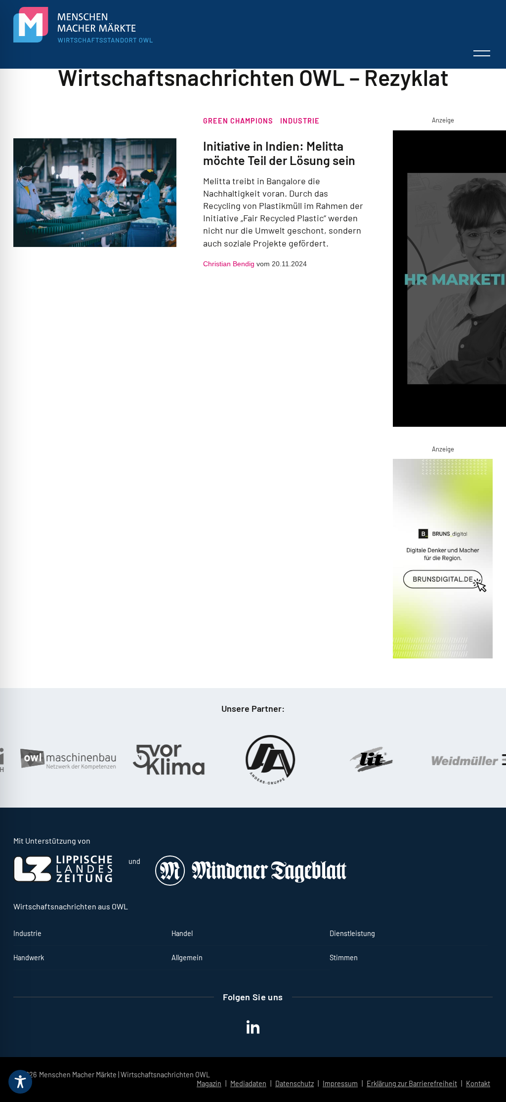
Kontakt (478, 1083)
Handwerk (28, 957)
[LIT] (358, 759)
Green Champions (238, 121)
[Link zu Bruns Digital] (443, 560)
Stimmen (344, 957)
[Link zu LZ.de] (62, 879)
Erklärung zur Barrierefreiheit (412, 1083)
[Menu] (482, 53)
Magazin (209, 1083)
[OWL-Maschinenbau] (54, 759)
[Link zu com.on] (443, 280)
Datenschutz (294, 1083)
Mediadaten (248, 1083)
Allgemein (187, 957)
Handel (182, 933)
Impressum (340, 1083)
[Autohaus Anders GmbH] (257, 759)
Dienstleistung (352, 933)
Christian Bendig (228, 264)
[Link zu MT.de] (251, 883)
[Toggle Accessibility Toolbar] (20, 1082)
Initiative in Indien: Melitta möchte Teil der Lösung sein (279, 152)
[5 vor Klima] (156, 759)
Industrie (300, 121)
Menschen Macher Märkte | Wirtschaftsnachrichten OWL (124, 1074)
